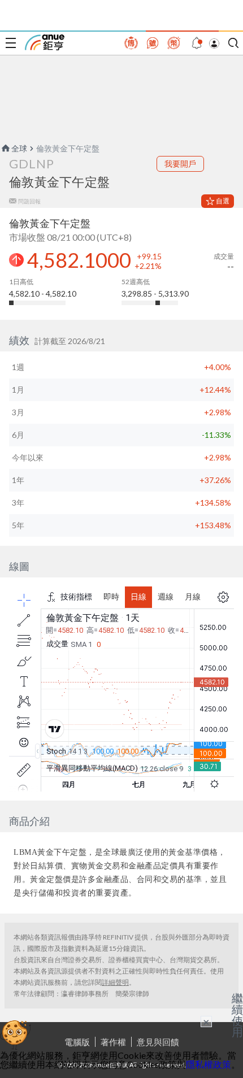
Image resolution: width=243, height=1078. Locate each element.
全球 (19, 148)
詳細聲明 (115, 982)
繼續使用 (237, 1014)
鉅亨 (44, 42)
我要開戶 (180, 163)
